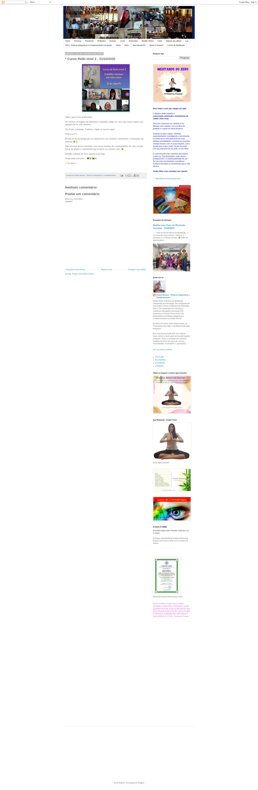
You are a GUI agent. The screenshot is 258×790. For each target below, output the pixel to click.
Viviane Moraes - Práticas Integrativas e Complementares (173, 296)
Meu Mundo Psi (139, 45)
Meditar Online (148, 41)
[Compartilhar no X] (132, 175)
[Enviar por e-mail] (126, 175)
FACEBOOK (160, 363)
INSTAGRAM (160, 360)
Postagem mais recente (75, 270)
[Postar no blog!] (129, 175)
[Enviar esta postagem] (121, 175)
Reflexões (101, 41)
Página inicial (106, 270)
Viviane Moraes (83, 12)
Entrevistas (133, 41)
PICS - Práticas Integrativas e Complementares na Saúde (88, 45)
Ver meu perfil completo (162, 350)
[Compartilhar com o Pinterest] (137, 175)
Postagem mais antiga (137, 270)
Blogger (141, 783)
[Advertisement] (171, 667)
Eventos (113, 41)
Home (67, 41)
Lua (186, 41)
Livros (122, 41)
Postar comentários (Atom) (83, 274)
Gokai (118, 45)
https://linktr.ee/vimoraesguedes (168, 179)
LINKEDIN (159, 366)
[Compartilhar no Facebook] (134, 175)
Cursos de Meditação (176, 45)
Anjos (126, 45)
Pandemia (89, 41)
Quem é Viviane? (156, 45)
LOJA (160, 41)
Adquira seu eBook (173, 41)
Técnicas (77, 41)
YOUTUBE (159, 357)
